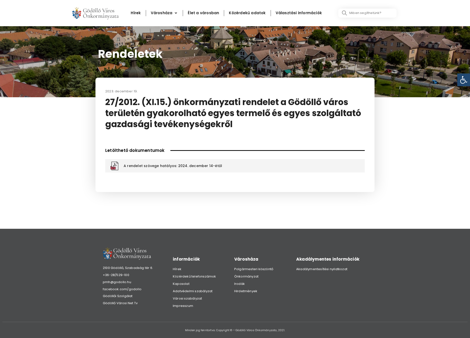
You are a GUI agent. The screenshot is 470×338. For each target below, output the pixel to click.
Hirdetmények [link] (245, 291)
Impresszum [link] (183, 305)
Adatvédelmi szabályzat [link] (192, 291)
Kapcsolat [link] (181, 283)
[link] (463, 79)
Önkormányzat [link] (246, 276)
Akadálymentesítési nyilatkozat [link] (321, 269)
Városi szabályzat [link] (187, 298)
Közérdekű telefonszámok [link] (194, 276)
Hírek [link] (177, 269)
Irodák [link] (239, 283)
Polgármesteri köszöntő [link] (253, 269)
